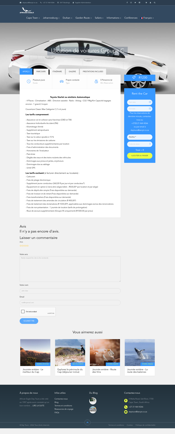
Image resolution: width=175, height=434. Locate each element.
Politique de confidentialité (145, 425)
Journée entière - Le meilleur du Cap (33, 370)
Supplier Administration (83, 2)
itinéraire (57, 72)
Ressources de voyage (64, 409)
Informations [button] (113, 18)
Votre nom (24, 285)
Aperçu (26, 72)
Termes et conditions (63, 406)
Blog (56, 402)
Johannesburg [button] (50, 18)
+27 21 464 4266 (136, 407)
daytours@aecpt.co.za (29, 2)
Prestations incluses (93, 72)
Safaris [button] (98, 18)
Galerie (72, 72)
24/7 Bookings (65, 2)
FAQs (57, 413)
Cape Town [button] (32, 18)
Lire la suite (38, 406)
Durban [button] (66, 18)
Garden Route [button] (82, 18)
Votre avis (24, 254)
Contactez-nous (61, 399)
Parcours (41, 72)
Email (22, 297)
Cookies (130, 425)
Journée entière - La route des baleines (137, 370)
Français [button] (147, 18)
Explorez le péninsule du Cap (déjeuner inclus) (70, 370)
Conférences (130, 18)
